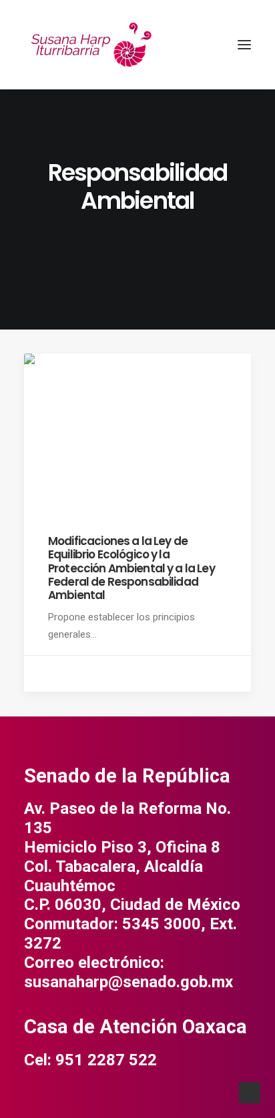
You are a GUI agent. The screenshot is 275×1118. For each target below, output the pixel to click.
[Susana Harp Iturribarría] (91, 44)
